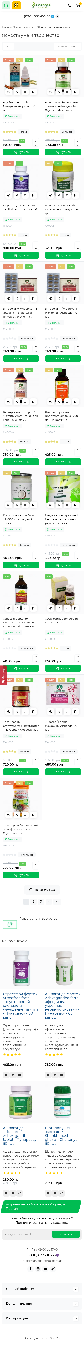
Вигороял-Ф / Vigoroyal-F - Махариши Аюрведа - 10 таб (62, 312)
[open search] (70, 5)
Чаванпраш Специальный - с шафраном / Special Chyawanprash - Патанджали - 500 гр (20, 829)
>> (57, 901)
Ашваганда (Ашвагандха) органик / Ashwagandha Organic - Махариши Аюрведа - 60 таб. (62, 106)
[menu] (16, 5)
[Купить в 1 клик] (17, 92)
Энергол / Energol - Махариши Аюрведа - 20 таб (61, 725)
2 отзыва (24, 441)
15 (7, 46)
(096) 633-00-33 (37, 16)
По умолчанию (65, 46)
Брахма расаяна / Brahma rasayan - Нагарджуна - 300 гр (63, 209)
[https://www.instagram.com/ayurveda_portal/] (38, 1269)
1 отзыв (24, 131)
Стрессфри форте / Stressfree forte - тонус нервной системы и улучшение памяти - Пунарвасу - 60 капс (20, 1005)
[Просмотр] (8, 92)
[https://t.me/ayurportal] (52, 1269)
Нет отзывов (27, 338)
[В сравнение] (25, 92)
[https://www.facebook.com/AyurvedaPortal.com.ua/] (30, 1269)
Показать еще (45, 890)
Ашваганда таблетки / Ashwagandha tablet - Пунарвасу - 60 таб (21, 1136)
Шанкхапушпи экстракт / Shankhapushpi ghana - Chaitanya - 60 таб (62, 1136)
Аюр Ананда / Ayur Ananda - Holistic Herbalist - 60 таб (20, 207)
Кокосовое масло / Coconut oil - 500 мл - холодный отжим (20, 519)
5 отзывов (67, 131)
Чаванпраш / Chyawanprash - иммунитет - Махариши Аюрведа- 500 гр (21, 726)
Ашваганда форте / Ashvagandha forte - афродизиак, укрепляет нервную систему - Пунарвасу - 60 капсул (63, 1005)
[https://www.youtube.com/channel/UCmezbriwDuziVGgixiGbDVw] (45, 1269)
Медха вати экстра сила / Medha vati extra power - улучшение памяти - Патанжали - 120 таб (61, 519)
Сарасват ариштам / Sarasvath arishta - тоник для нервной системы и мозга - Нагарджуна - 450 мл (19, 622)
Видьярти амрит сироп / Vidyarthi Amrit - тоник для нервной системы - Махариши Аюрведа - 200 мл (20, 416)
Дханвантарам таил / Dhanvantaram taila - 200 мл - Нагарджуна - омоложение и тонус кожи (62, 416)
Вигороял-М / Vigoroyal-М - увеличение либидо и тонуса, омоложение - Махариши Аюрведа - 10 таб (20, 312)
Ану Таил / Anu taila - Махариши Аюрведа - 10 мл (19, 106)
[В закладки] (33, 92)
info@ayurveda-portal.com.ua (42, 1261)
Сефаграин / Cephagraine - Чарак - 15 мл (62, 620)
